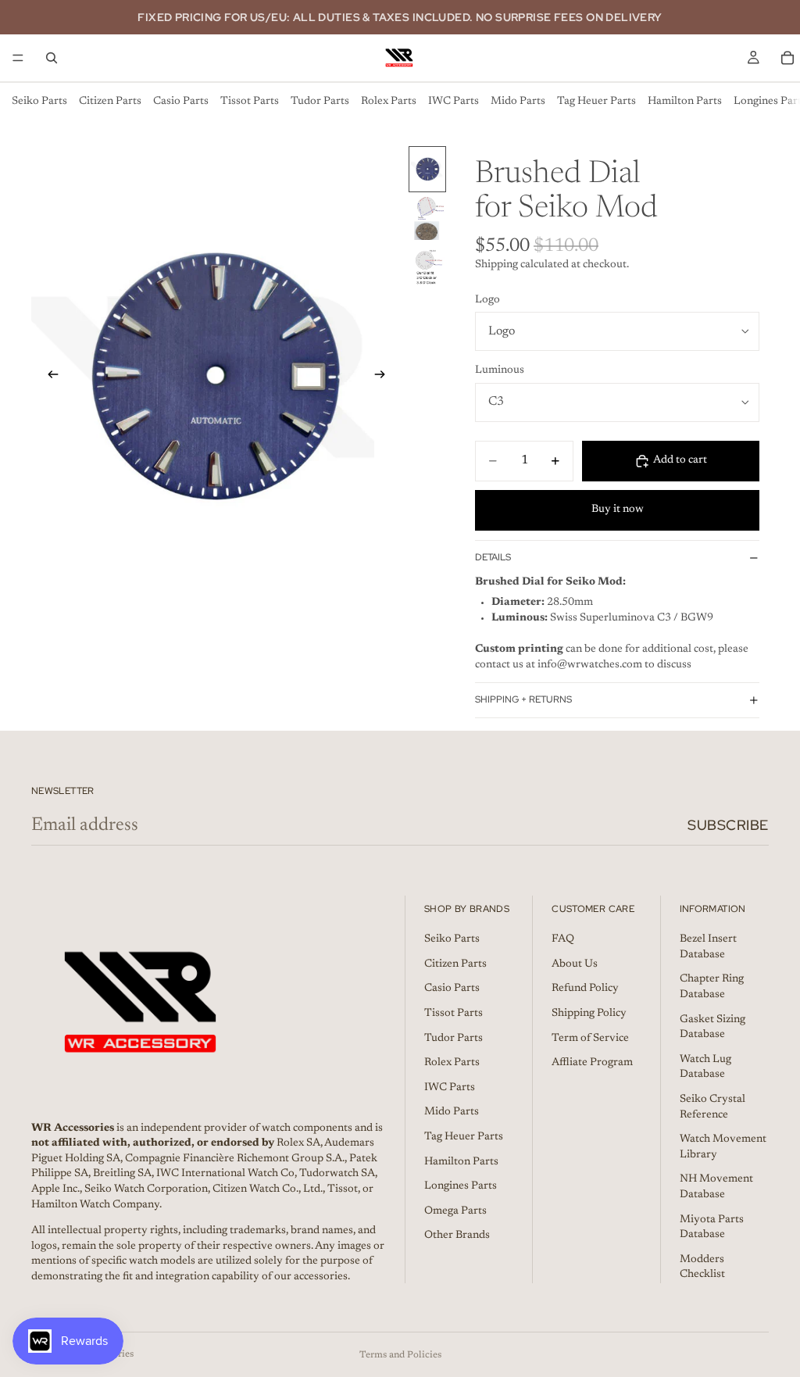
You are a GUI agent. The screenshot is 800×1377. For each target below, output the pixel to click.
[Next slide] (384, 377)
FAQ (563, 939)
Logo (487, 300)
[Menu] (18, 58)
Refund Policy (585, 988)
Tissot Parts (249, 101)
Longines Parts (460, 1186)
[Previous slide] (48, 377)
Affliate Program (592, 1062)
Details (493, 557)
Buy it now (617, 509)
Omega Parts (455, 1210)
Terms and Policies (400, 1355)
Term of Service (590, 1037)
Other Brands (457, 1235)
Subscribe (728, 825)
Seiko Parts (39, 101)
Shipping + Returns (523, 699)
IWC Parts (453, 101)
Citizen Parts (110, 101)
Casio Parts (181, 101)
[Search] (51, 58)
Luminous (499, 370)
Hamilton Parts (685, 101)
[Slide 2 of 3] (427, 218)
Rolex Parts (388, 101)
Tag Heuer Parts (596, 101)
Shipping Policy (589, 1013)
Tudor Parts (320, 101)
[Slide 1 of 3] (427, 169)
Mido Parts (518, 101)
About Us (575, 963)
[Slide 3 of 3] (427, 267)
